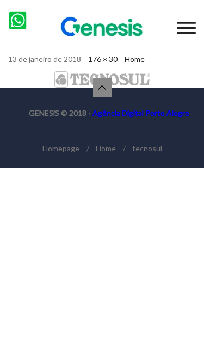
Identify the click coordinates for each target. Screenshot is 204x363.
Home (135, 59)
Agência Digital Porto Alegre (140, 113)
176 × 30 (103, 59)
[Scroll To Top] (102, 87)
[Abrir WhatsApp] (176, 335)
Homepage (60, 148)
